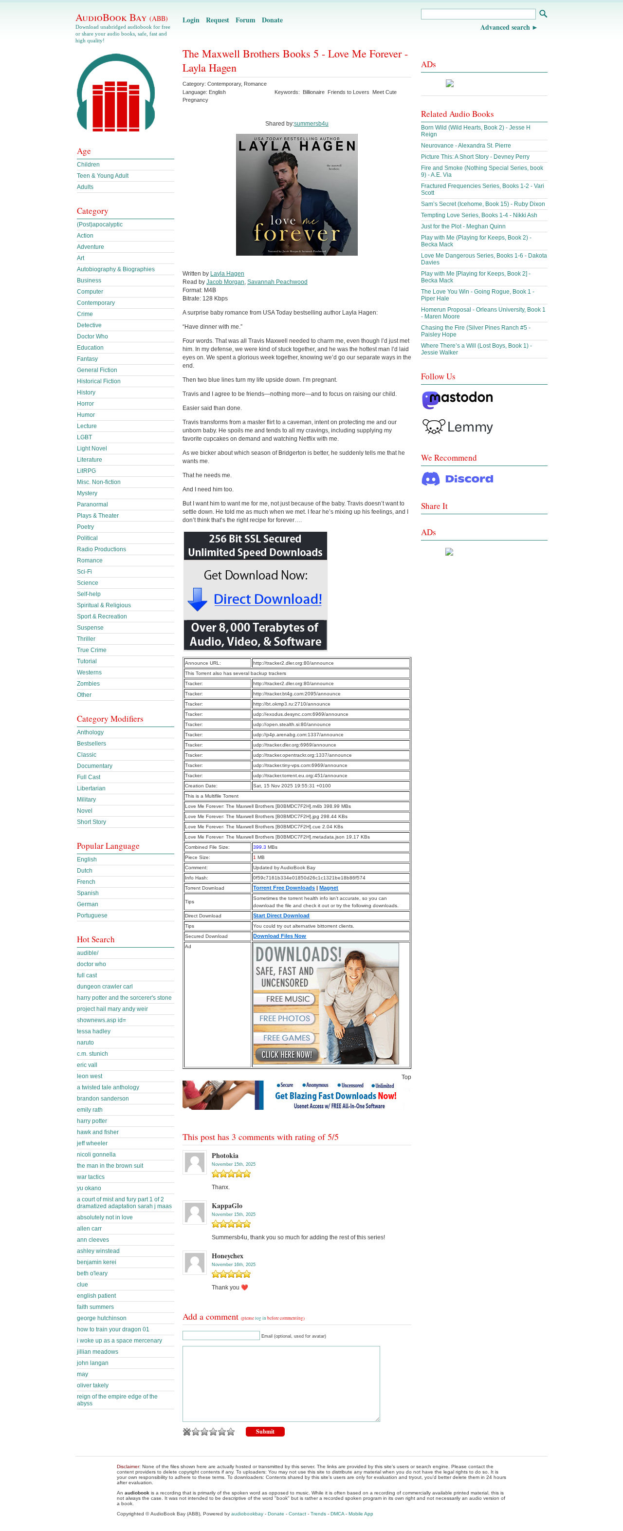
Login (191, 20)
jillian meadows (97, 1351)
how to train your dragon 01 (113, 1329)
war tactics (91, 1177)
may (82, 1374)
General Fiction (97, 370)
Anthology (90, 732)
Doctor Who (92, 336)
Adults (85, 187)
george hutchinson (102, 1318)
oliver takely (93, 1385)
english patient (96, 1295)
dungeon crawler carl (105, 986)
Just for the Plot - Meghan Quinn (463, 226)
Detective (89, 325)
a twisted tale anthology (108, 1087)
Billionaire (314, 92)
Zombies (88, 683)
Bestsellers (91, 743)
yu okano (89, 1188)
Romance (255, 84)
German (87, 904)
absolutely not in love (105, 1217)
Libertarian (91, 788)
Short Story (91, 822)
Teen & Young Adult (102, 175)
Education (90, 347)
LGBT (84, 437)
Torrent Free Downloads (284, 888)
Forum (246, 20)
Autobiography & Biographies (116, 269)
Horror (85, 403)
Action (85, 235)
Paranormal (92, 504)
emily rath (90, 1109)
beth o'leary (92, 1273)
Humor (86, 414)
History (86, 392)
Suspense (90, 627)
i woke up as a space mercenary (119, 1340)
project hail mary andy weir (112, 1009)
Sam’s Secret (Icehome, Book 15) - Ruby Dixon (483, 204)
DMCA (337, 1513)
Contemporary (224, 84)
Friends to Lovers (348, 92)
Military (86, 799)
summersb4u (311, 123)
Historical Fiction (99, 381)
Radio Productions (101, 549)
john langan (93, 1363)
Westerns (89, 672)
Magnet (328, 888)
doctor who (91, 964)
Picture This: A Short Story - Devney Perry (475, 156)
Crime (85, 314)
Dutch (84, 870)
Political (87, 538)
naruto (85, 1042)
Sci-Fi (84, 571)
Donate (272, 20)
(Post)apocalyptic (100, 224)
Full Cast (88, 777)
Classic (86, 754)
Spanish (88, 893)
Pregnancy (195, 100)
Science (87, 582)
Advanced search (505, 27)
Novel (84, 810)
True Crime (92, 650)
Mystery (87, 493)
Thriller (86, 638)
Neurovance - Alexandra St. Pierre (466, 145)
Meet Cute (384, 92)
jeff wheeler (92, 1143)
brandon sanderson (103, 1098)
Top (406, 1077)
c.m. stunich (92, 1053)
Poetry (85, 526)
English (87, 859)
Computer (90, 291)
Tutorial (87, 661)
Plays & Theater (98, 515)
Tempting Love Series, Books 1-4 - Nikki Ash (479, 215)
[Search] (543, 15)
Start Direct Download (281, 915)
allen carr (89, 1228)
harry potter (92, 1121)
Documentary (94, 766)
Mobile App (360, 1513)
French (86, 881)
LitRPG (86, 470)
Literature (89, 459)
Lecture (87, 426)
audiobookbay (247, 1513)
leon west (89, 1076)
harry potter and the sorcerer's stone (124, 997)
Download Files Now (279, 936)
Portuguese (92, 915)
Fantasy (87, 358)
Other (84, 694)
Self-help (89, 594)
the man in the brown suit (110, 1165)
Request (217, 20)
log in (260, 1318)
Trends (318, 1513)
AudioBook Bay (121, 17)
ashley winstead (98, 1251)
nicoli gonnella (96, 1154)
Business (89, 280)
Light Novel (92, 448)
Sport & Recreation (102, 616)
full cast (87, 975)
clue (82, 1284)
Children (88, 164)
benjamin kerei (96, 1262)
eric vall (87, 1065)
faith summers (95, 1307)
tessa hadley (93, 1031)
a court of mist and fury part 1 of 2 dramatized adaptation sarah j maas (124, 1203)
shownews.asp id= (101, 1020)
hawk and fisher (98, 1132)
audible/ (87, 953)
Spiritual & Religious (104, 605)
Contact (297, 1513)
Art (80, 258)
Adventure (90, 246)
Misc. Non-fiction (99, 482)
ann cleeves (93, 1239)
